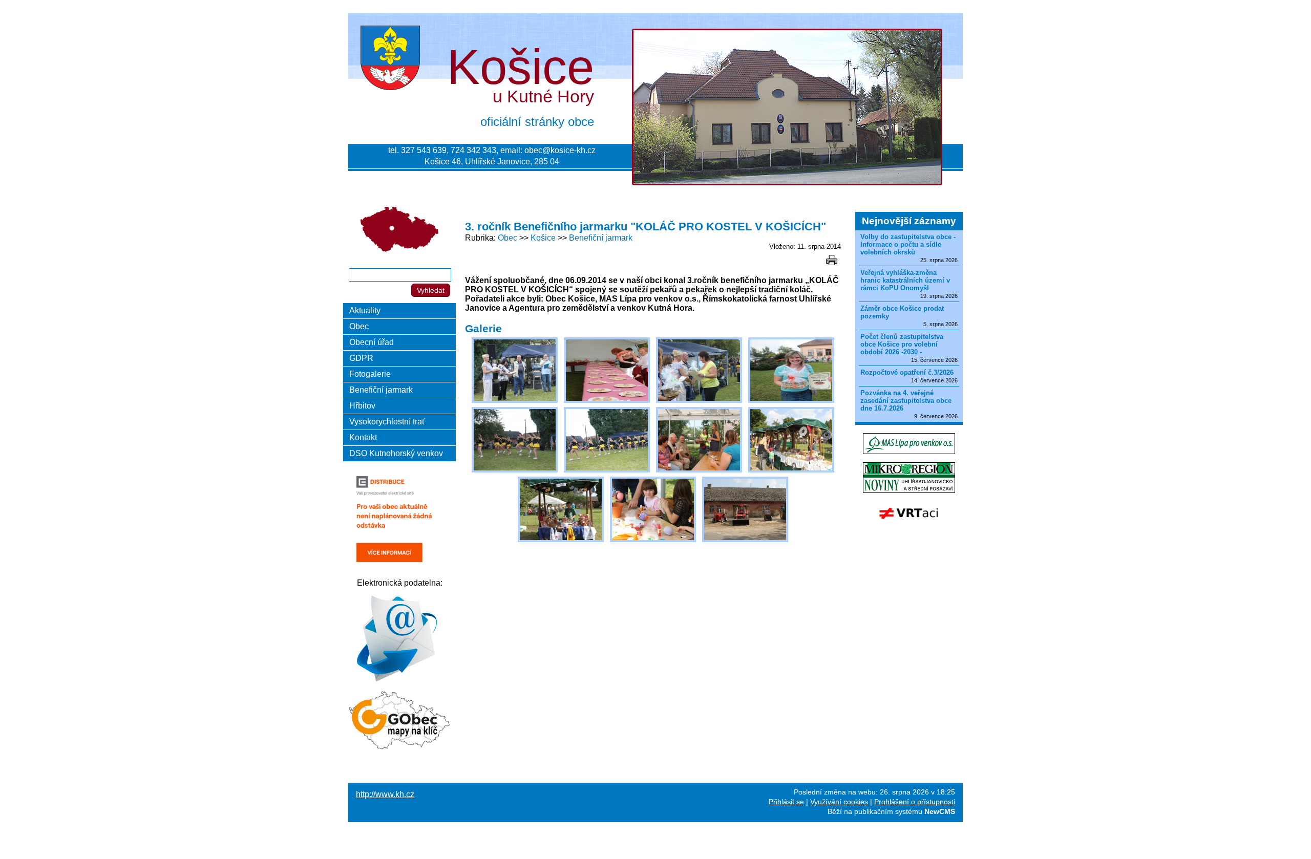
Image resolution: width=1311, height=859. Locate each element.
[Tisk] (831, 260)
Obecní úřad (371, 342)
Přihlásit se (786, 802)
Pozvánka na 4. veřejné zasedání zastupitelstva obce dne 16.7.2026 (905, 400)
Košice (543, 237)
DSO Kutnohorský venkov (396, 453)
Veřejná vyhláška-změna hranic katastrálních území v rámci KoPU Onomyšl (905, 280)
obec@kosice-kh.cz (560, 150)
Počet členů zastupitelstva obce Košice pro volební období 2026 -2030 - (901, 344)
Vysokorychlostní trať (387, 421)
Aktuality (364, 310)
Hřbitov (362, 405)
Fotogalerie (370, 374)
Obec (507, 237)
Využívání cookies (839, 802)
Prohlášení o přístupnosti (914, 802)
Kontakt (363, 437)
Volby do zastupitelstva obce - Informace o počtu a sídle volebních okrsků (908, 244)
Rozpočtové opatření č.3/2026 (907, 372)
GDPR (361, 358)
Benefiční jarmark (600, 237)
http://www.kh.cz (385, 794)
